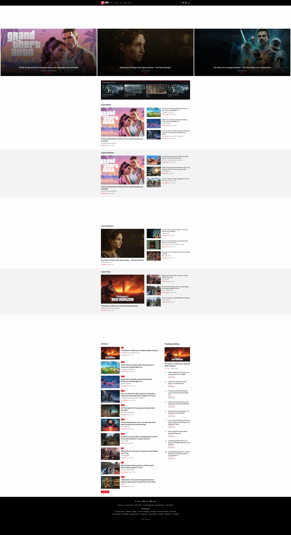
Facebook (139, 501)
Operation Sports (134, 514)
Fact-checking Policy (148, 505)
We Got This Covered (162, 511)
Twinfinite (128, 511)
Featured (116, 2)
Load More (105, 492)
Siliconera (153, 511)
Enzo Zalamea (165, 114)
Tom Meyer (104, 310)
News (111, 2)
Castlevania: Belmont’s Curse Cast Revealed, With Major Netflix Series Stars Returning (179, 442)
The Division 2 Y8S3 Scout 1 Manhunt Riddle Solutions (119, 306)
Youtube (154, 501)
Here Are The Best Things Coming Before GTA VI (175, 178)
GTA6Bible (176, 514)
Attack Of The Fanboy (144, 511)
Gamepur (134, 511)
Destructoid (173, 511)
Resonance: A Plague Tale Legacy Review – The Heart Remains (145, 67)
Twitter (147, 501)
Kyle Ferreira (48, 73)
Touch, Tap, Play (153, 514)
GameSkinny (125, 514)
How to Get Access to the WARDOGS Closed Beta (176, 298)
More (130, 3)
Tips (121, 2)
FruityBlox (161, 514)
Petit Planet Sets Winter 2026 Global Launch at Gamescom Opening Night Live (178, 392)
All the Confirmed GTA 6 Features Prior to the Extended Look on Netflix (48, 67)
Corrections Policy (129, 505)
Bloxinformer (168, 514)
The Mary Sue (143, 514)
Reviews (125, 2)
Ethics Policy (138, 505)
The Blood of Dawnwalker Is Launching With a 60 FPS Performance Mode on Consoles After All (178, 453)
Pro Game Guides (119, 511)
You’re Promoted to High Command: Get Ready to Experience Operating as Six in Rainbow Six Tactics (176, 132)
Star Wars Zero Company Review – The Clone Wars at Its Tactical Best (242, 67)
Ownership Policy (159, 505)
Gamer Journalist (116, 514)
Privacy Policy (169, 505)
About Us (130, 2)
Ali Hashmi (145, 73)
